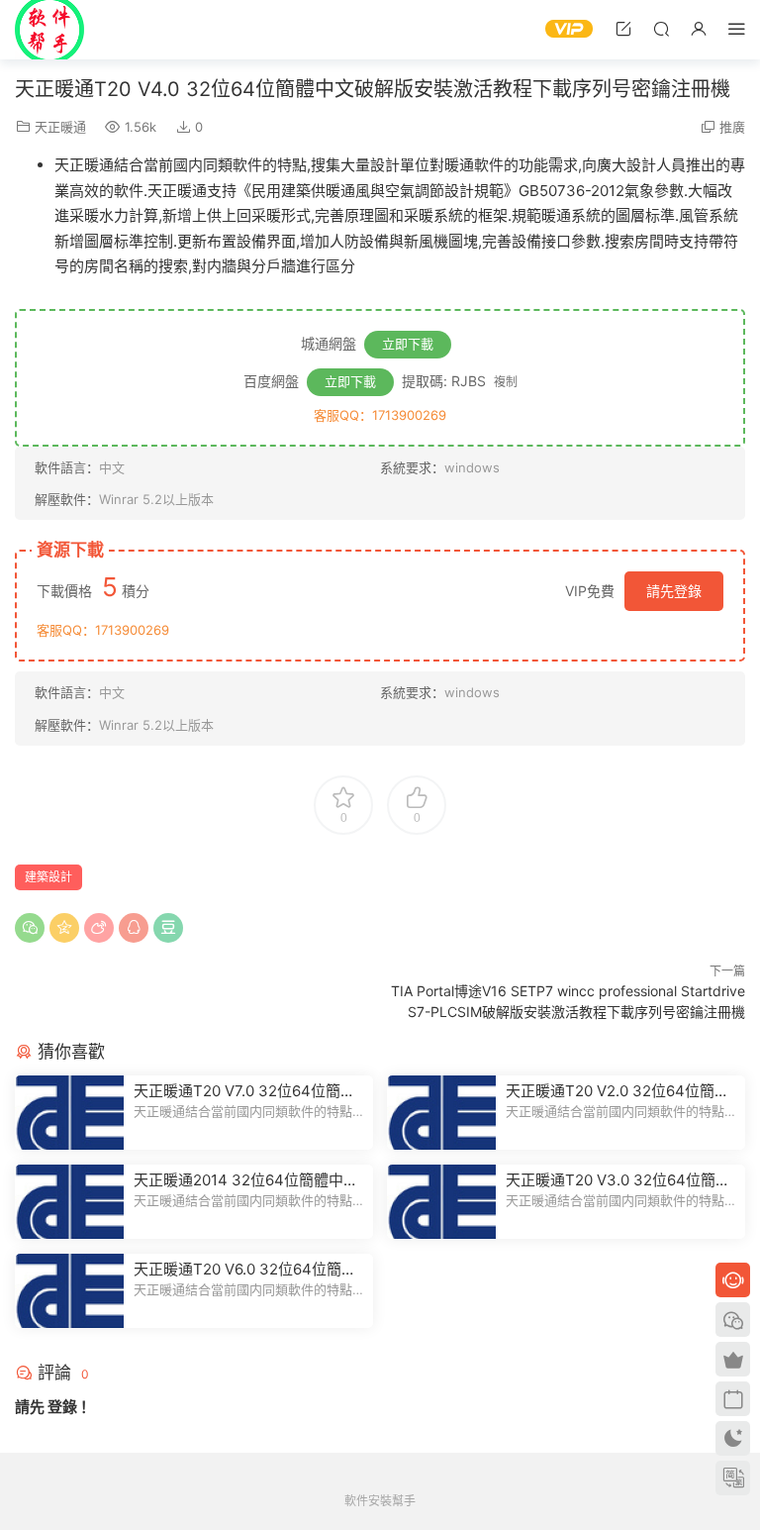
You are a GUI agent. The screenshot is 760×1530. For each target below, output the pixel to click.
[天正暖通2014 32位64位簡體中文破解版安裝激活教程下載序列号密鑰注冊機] (69, 1202)
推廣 (732, 127)
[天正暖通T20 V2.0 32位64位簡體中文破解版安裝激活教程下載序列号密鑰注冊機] (441, 1112)
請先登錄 (674, 590)
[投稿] (623, 28)
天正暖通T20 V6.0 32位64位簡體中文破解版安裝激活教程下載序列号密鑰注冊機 (245, 1269)
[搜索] (661, 28)
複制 (506, 381)
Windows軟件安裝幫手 (49, 29)
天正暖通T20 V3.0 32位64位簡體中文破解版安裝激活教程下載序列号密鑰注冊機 (618, 1180)
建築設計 (48, 876)
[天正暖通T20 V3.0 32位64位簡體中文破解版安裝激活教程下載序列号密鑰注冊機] (441, 1202)
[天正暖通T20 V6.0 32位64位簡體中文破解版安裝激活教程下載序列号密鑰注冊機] (69, 1291)
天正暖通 (60, 127)
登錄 (62, 1406)
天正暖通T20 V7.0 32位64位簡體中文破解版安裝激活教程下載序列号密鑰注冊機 (245, 1091)
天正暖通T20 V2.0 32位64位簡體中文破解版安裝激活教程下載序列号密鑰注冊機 (617, 1091)
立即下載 (407, 344)
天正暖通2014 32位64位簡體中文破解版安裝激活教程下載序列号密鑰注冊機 (246, 1180)
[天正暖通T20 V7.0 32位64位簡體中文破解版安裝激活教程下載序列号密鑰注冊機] (69, 1112)
